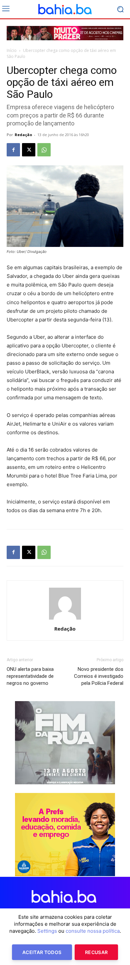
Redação (23, 134)
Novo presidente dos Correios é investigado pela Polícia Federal (98, 676)
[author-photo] (65, 619)
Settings (47, 931)
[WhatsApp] (44, 149)
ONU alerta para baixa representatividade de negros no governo (30, 676)
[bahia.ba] (65, 9)
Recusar (96, 952)
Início (12, 50)
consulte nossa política (93, 931)
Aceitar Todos (42, 952)
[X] (28, 149)
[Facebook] (13, 149)
